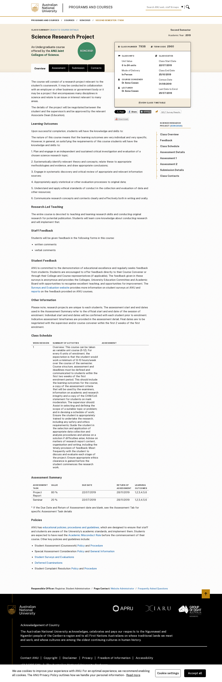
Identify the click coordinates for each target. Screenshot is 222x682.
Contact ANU (29, 658)
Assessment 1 (168, 158)
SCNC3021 (85, 20)
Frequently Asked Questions (153, 588)
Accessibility (144, 658)
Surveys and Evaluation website (50, 287)
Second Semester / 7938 (110, 20)
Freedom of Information (114, 658)
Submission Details (172, 170)
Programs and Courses (91, 7)
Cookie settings (168, 673)
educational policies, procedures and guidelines (71, 527)
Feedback (166, 140)
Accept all (195, 673)
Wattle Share (145, 111)
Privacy (87, 658)
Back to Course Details (65, 30)
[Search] (188, 7)
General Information (102, 551)
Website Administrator (122, 588)
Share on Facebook (132, 111)
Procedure (96, 545)
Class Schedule (169, 146)
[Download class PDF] (121, 119)
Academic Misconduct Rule (84, 535)
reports (36, 291)
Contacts (96, 68)
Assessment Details (172, 152)
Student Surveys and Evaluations (54, 557)
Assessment (59, 68)
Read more (133, 675)
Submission (78, 68)
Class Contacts (169, 176)
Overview (39, 68)
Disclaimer (70, 658)
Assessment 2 (168, 164)
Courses (69, 20)
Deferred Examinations (48, 562)
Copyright (51, 658)
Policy (81, 545)
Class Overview (169, 134)
